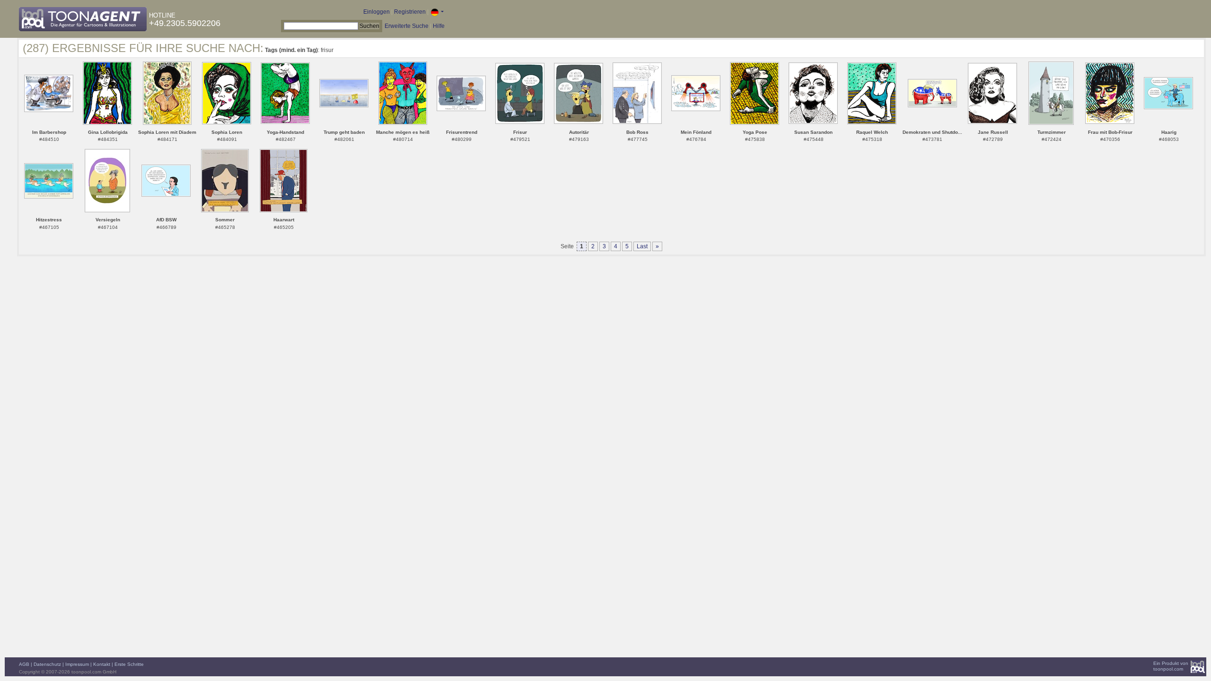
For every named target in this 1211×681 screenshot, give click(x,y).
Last (642, 246)
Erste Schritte (129, 664)
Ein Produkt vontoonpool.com (1170, 666)
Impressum (77, 664)
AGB (24, 664)
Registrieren (410, 12)
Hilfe (439, 26)
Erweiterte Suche (407, 26)
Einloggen (376, 12)
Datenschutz (47, 664)
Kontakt (101, 664)
